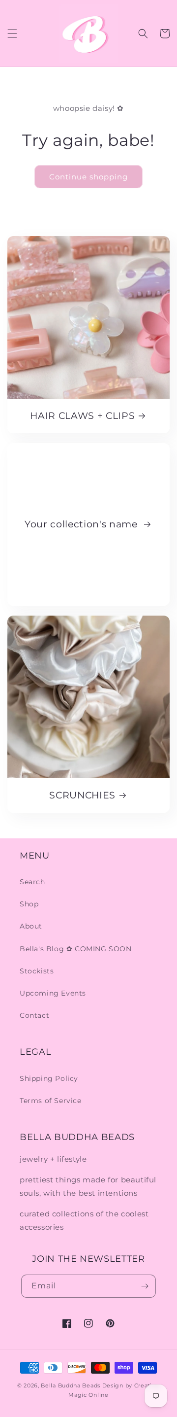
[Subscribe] (144, 1286)
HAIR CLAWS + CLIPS (82, 415)
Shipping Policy (49, 1078)
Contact (34, 1015)
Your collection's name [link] (82, 524)
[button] (12, 33)
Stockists (37, 971)
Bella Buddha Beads (70, 1385)
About (31, 926)
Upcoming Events (53, 993)
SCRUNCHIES (82, 795)
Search (32, 881)
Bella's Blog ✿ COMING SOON (76, 948)
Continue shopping (88, 176)
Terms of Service (51, 1100)
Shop (29, 903)
